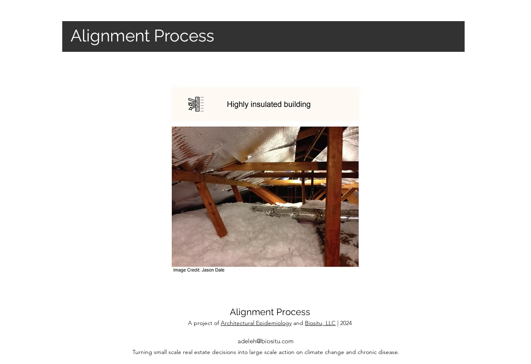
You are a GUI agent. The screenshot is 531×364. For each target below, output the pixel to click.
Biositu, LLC (320, 323)
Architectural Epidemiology (256, 323)
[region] (265, 179)
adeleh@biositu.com (266, 341)
